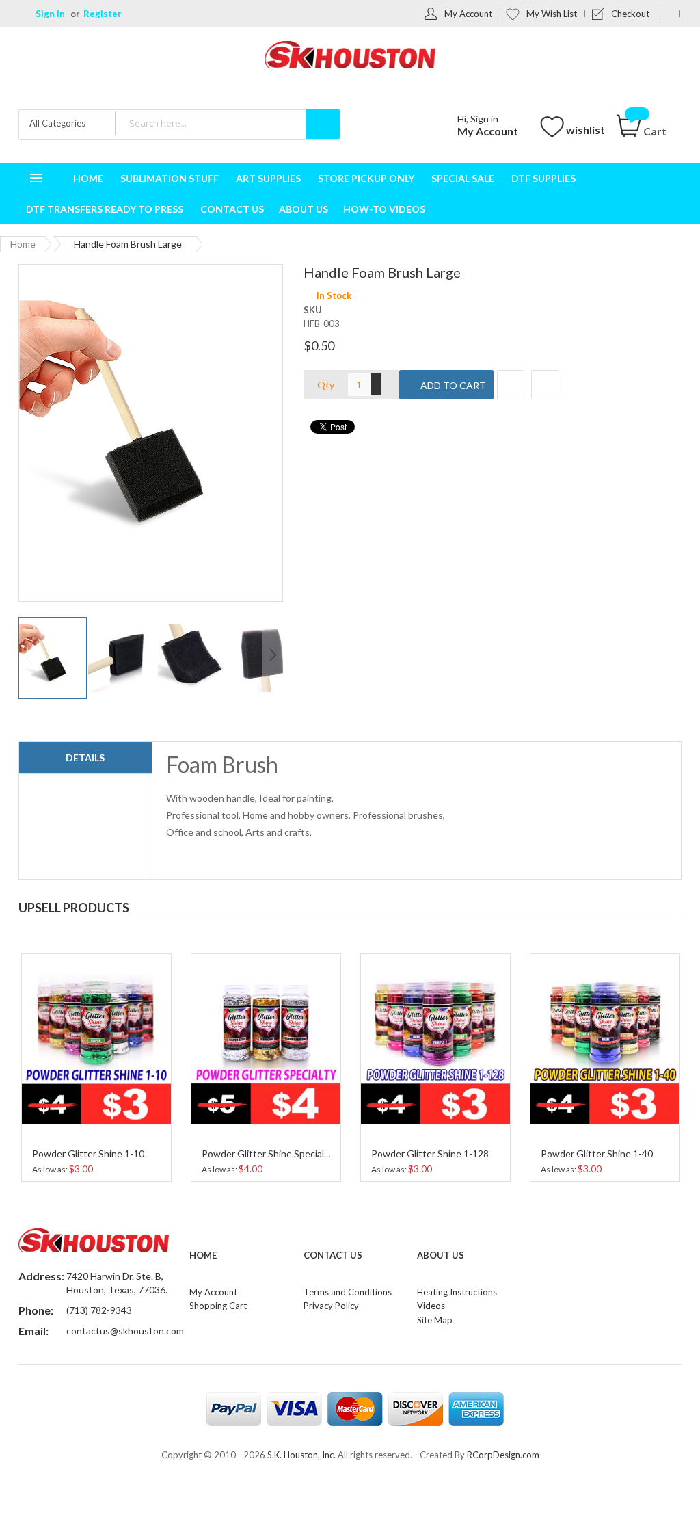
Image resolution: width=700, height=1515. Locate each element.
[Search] (323, 124)
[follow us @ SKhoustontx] (669, 13)
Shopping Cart (218, 1305)
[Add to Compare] (544, 384)
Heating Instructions (457, 1292)
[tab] (85, 758)
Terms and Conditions (348, 1292)
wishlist (585, 129)
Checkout (630, 13)
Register (102, 13)
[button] (123, 658)
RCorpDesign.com (503, 1454)
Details (85, 757)
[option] (96, 1066)
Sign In (50, 13)
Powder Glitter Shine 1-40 (427, 1153)
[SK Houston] (350, 56)
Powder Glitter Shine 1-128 (260, 1153)
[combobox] (227, 123)
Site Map (435, 1320)
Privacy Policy (331, 1305)
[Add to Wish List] (510, 384)
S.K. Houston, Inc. (301, 1454)
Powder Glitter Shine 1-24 (597, 1153)
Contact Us (333, 1255)
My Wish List (551, 13)
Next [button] (671, 904)
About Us (440, 1255)
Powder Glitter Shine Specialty (97, 1153)
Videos (431, 1305)
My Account (468, 13)
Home (23, 244)
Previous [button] (643, 904)
